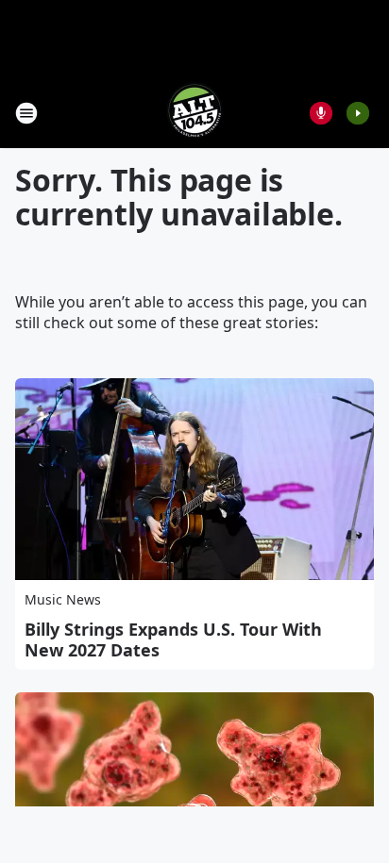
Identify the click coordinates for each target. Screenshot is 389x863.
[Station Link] (194, 112)
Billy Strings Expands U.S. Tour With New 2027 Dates (173, 639)
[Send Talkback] (321, 113)
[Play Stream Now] (358, 113)
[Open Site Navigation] (26, 113)
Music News (63, 599)
